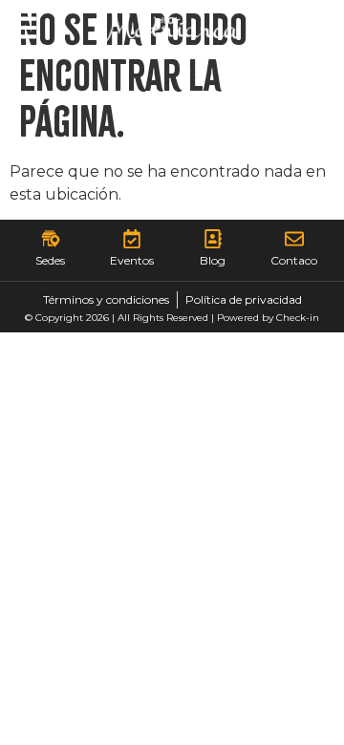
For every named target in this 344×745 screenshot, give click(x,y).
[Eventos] (131, 238)
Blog (213, 260)
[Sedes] (50, 238)
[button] (24, 27)
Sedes (50, 260)
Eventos (132, 260)
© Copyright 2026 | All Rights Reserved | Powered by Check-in (172, 317)
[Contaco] (294, 238)
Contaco (293, 260)
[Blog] (213, 238)
